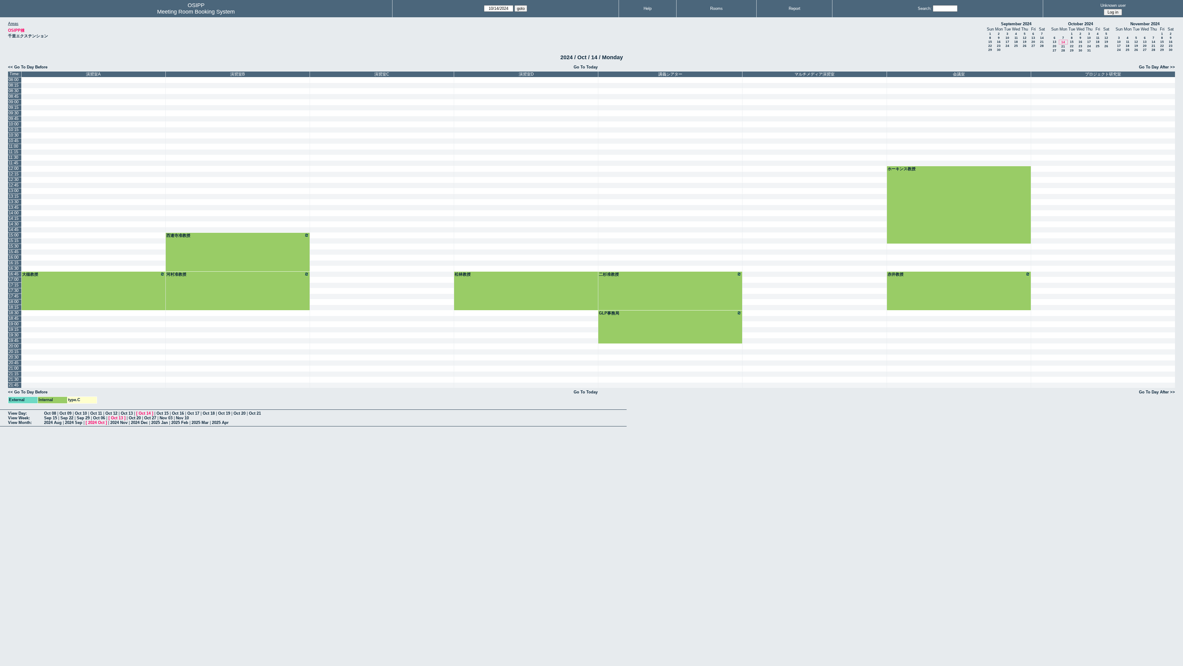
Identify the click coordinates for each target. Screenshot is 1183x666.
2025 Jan (159, 422)
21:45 (13, 385)
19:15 (13, 329)
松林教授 (463, 274)
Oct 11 (96, 413)
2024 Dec (139, 422)
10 (1007, 37)
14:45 (13, 229)
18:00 (13, 301)
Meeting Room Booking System (196, 12)
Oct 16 (178, 413)
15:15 (13, 240)
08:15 (13, 85)
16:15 (13, 263)
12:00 (13, 168)
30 (999, 49)
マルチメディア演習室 (815, 74)
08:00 (13, 79)
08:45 (13, 96)
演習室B (237, 74)
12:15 (13, 174)
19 (1024, 41)
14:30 (13, 224)
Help (648, 8)
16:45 (13, 274)
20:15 (13, 351)
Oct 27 (150, 418)
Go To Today (586, 67)
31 (1089, 50)
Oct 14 (145, 413)
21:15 (13, 374)
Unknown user (1113, 5)
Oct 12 (111, 413)
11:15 (13, 152)
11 (1016, 37)
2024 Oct (96, 422)
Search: (925, 8)
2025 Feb (179, 422)
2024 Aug (53, 422)
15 (990, 41)
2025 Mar (200, 422)
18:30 (13, 312)
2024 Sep (73, 422)
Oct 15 (163, 413)
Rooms (716, 8)
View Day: (17, 413)
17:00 (13, 279)
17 (1007, 41)
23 (999, 45)
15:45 (13, 251)
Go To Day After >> (1157, 67)
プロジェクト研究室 (1103, 74)
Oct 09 (65, 413)
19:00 (13, 324)
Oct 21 (255, 413)
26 (1024, 45)
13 (1033, 37)
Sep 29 (83, 418)
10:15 (13, 129)
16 (999, 41)
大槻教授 (30, 274)
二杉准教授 (609, 274)
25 (1016, 45)
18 (1016, 41)
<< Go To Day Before (27, 67)
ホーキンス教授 (902, 168)
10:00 (13, 124)
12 (1024, 37)
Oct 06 (99, 418)
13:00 (13, 190)
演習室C (381, 74)
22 (990, 45)
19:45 (13, 340)
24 (1007, 45)
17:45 (13, 296)
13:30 (13, 201)
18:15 (13, 307)
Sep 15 (50, 418)
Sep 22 (66, 418)
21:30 (13, 379)
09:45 (13, 118)
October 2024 (1080, 24)
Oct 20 (240, 413)
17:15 (13, 285)
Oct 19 (224, 413)
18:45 (13, 318)
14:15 (13, 218)
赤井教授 (896, 274)
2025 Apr (220, 422)
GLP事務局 (609, 313)
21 (1042, 41)
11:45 (13, 163)
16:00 (13, 257)
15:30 (13, 246)
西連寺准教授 (178, 235)
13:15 (13, 196)
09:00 (13, 102)
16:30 (13, 268)
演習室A (93, 74)
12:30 (13, 179)
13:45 (13, 207)
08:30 (13, 90)
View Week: (19, 418)
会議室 (959, 74)
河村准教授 (176, 274)
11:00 (13, 146)
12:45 (13, 185)
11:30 (13, 157)
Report (794, 8)
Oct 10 (81, 413)
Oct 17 (193, 413)
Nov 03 (166, 418)
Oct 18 (209, 413)
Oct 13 (127, 413)
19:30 (13, 335)
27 (1033, 45)
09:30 (13, 113)
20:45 (13, 362)
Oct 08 (50, 413)
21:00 (13, 368)
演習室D (526, 74)
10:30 (13, 135)
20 (1033, 41)
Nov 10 (182, 418)
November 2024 (1145, 24)
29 (990, 49)
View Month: (20, 422)
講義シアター (670, 74)
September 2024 (1016, 24)
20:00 (13, 346)
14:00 (13, 213)
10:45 (13, 140)
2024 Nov (119, 422)
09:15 (13, 107)
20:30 (13, 357)
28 (1042, 45)
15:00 (13, 235)
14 (1042, 37)
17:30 (13, 290)
